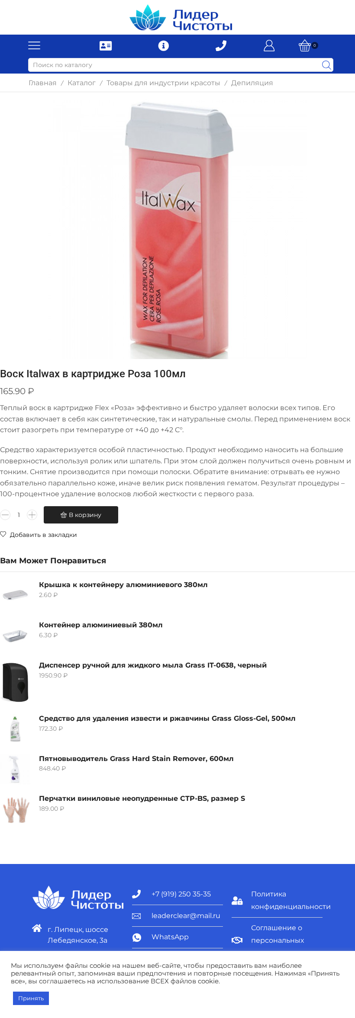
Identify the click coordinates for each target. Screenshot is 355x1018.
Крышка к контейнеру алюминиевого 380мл (123, 585)
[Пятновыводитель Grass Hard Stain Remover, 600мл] (15, 769)
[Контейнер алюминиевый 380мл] (15, 635)
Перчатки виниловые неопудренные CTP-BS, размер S (142, 798)
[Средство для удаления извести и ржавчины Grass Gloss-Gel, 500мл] (15, 729)
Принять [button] (31, 998)
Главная (43, 83)
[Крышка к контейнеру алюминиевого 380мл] (15, 595)
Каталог (82, 83)
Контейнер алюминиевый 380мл (101, 625)
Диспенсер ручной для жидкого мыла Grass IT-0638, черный (153, 665)
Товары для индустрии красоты (163, 83)
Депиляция (252, 83)
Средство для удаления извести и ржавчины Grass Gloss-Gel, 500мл (167, 718)
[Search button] (326, 64)
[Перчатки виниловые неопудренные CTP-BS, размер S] (15, 809)
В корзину (85, 515)
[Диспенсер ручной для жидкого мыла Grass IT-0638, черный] (15, 682)
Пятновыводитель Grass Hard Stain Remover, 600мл (136, 759)
